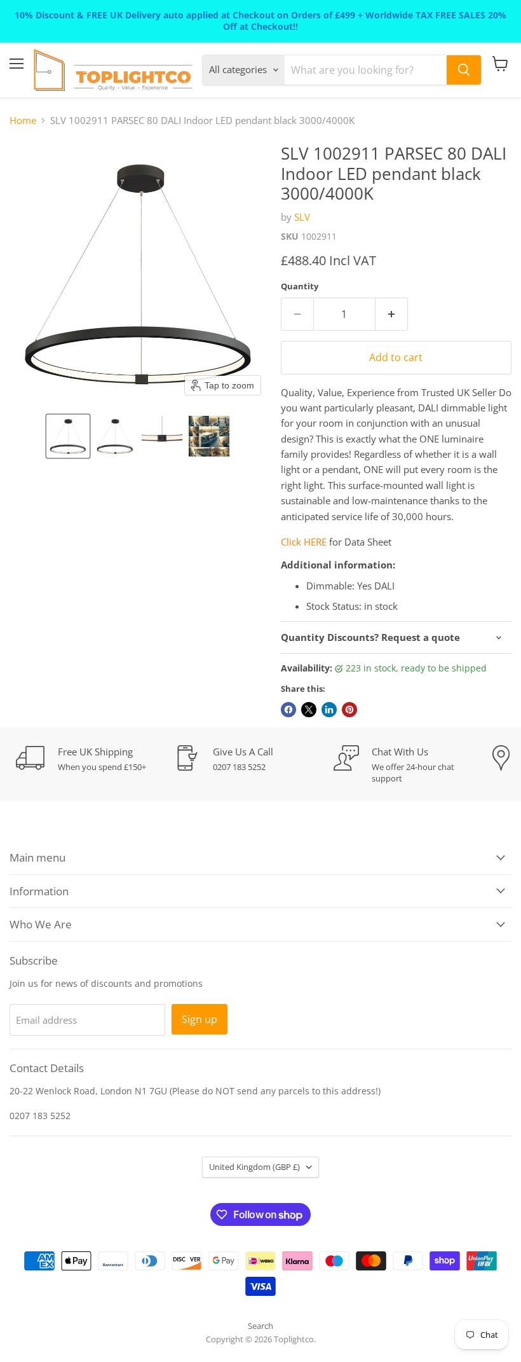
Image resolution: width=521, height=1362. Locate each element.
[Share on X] (308, 709)
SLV (302, 216)
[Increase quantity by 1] (392, 314)
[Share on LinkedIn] (329, 709)
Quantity (299, 286)
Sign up (199, 1019)
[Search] (464, 70)
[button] (68, 436)
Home (23, 120)
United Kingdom (254, 1167)
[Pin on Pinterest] (349, 709)
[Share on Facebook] (288, 709)
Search (260, 1325)
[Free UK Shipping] (95, 759)
